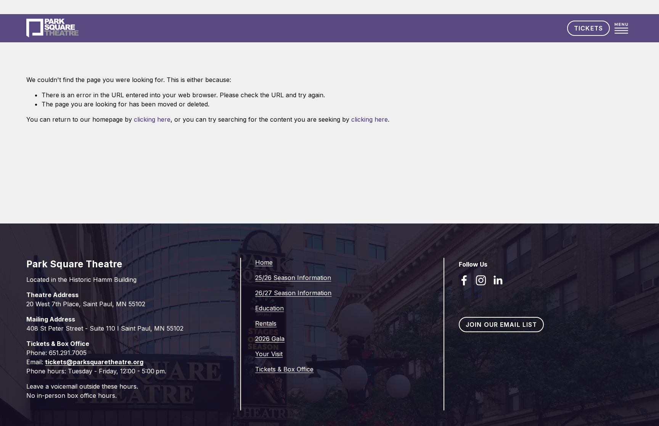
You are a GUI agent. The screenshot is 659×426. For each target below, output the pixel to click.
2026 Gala (269, 338)
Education (269, 308)
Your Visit (269, 354)
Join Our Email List (501, 324)
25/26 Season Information (293, 277)
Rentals (265, 323)
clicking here (152, 119)
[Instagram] (481, 280)
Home (264, 262)
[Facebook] (464, 280)
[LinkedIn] (497, 280)
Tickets (588, 28)
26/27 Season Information (293, 293)
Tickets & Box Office (284, 369)
